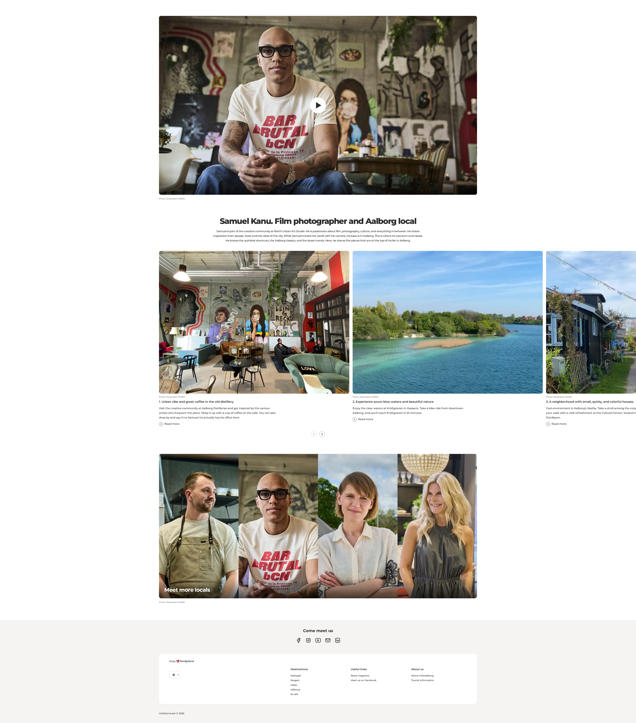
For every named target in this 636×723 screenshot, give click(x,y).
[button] (163, 190)
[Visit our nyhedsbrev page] (328, 640)
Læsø (294, 684)
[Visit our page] (308, 640)
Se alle (294, 694)
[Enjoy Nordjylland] (182, 661)
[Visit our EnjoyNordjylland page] (318, 640)
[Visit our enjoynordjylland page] (298, 640)
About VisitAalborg (422, 675)
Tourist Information (422, 680)
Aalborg (295, 689)
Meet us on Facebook (363, 680)
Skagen (295, 680)
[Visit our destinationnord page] (338, 640)
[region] (318, 105)
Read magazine (360, 675)
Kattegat (296, 675)
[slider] (318, 184)
